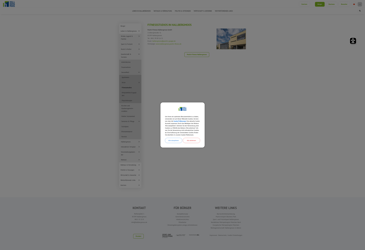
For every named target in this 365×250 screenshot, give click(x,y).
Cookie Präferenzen (180, 121)
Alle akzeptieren (173, 140)
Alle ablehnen (191, 140)
